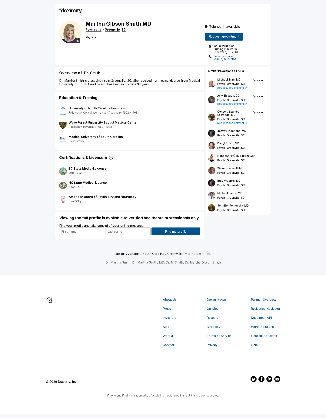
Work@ (168, 336)
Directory (213, 327)
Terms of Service (219, 336)
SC (124, 29)
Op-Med (212, 308)
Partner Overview (263, 299)
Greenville (112, 29)
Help (254, 345)
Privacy (212, 345)
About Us (170, 299)
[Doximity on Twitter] (254, 380)
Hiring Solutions (262, 327)
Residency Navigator (265, 308)
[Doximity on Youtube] (277, 380)
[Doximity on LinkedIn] (269, 380)
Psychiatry (93, 29)
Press (167, 308)
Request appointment (224, 36)
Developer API (261, 318)
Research (213, 318)
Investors (169, 318)
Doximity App (216, 299)
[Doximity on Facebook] (261, 380)
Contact (168, 345)
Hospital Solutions (264, 336)
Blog (166, 327)
